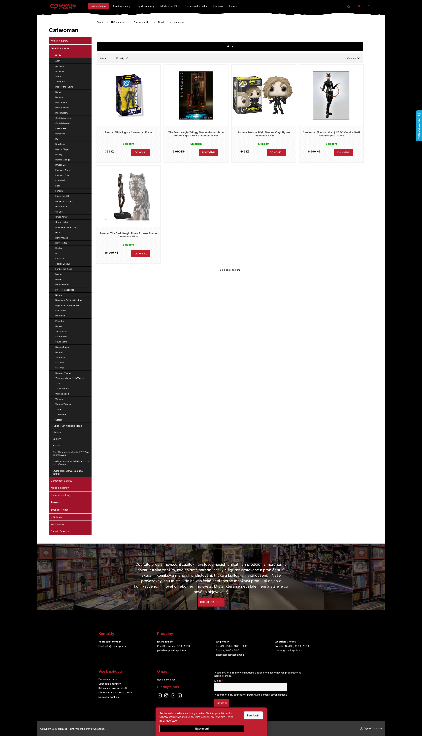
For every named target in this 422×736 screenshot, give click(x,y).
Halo (57, 232)
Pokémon (60, 315)
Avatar (58, 76)
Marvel (58, 279)
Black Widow (61, 113)
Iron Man (59, 258)
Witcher (59, 399)
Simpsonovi (61, 331)
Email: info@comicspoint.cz (113, 646)
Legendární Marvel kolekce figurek (68, 472)
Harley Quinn (61, 238)
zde (174, 720)
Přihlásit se (221, 703)
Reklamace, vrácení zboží (112, 688)
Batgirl (58, 92)
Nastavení (202, 728)
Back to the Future (64, 87)
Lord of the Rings (63, 269)
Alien (57, 61)
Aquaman (60, 71)
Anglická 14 (223, 641)
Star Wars (60, 368)
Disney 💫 (56, 517)
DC (56, 139)
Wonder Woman (63, 404)
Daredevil (60, 133)
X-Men (58, 409)
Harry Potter (61, 243)
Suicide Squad (62, 347)
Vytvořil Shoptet (373, 728)
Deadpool (60, 144)
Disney (58, 154)
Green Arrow (61, 217)
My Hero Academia (64, 290)
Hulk (57, 253)
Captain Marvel (62, 123)
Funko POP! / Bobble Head (67, 425)
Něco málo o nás (166, 679)
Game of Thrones (64, 201)
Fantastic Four (62, 175)
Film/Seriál (60, 180)
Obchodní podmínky (109, 683)
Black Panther (62, 107)
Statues (57, 445)
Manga (58, 274)
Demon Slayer (62, 149)
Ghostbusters (62, 206)
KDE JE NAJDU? (211, 602)
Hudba (58, 248)
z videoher (60, 414)
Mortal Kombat (62, 284)
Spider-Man (61, 336)
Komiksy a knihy (59, 40)
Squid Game (61, 341)
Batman (59, 97)
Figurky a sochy (60, 48)
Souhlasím (253, 715)
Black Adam (61, 102)
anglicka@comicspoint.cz (230, 654)
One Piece (60, 310)
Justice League (62, 264)
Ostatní (58, 420)
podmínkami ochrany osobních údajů (267, 694)
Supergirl (59, 352)
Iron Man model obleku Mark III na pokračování (71, 463)
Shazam (59, 326)
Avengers (60, 81)
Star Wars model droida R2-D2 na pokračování (71, 453)
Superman (60, 357)
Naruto (58, 295)
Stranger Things (63, 373)
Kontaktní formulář (109, 641)
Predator (59, 321)
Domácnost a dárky (61, 480)
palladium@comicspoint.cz (171, 650)
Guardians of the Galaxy (67, 227)
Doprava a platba (107, 679)
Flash (58, 185)
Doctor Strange (62, 159)
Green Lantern (62, 222)
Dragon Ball (60, 165)
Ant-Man (59, 66)
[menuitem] (98, 6)
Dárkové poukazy (61, 495)
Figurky (57, 55)
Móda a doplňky (60, 487)
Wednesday (57, 524)
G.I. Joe (59, 212)
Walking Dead (62, 394)
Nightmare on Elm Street (67, 305)
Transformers (62, 388)
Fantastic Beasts (63, 170)
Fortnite (59, 191)
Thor (57, 383)
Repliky (57, 438)
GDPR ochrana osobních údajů (115, 692)
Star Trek (59, 362)
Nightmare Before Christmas (69, 300)
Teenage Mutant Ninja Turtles (69, 378)
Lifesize (57, 432)
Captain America (63, 118)
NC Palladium (165, 641)
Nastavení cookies (108, 697)
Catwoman (60, 128)
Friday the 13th (62, 196)
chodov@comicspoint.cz (288, 650)
